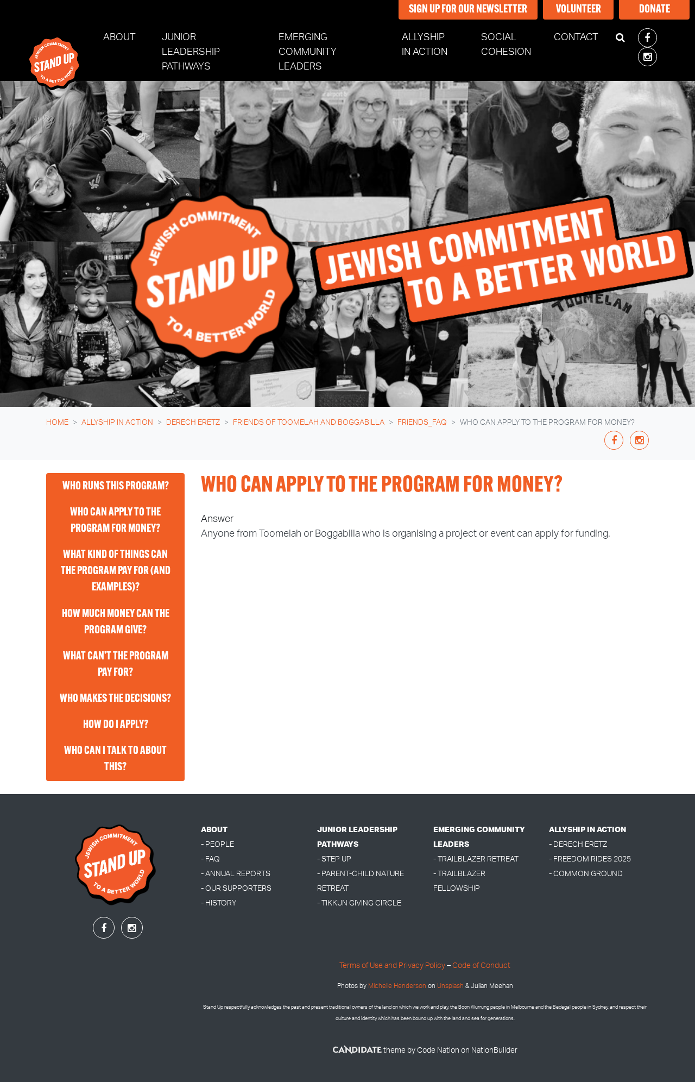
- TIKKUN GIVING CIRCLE (359, 903)
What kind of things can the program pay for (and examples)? (115, 571)
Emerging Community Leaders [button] (308, 52)
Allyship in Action (117, 422)
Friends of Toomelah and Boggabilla (308, 422)
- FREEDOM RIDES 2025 (590, 859)
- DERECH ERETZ (578, 844)
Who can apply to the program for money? (115, 520)
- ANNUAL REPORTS (235, 874)
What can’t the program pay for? (115, 664)
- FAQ (210, 859)
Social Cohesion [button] (506, 45)
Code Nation (438, 1050)
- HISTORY (218, 903)
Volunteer (578, 9)
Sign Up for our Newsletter (468, 9)
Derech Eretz (193, 422)
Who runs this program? (115, 486)
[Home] (54, 52)
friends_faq (422, 422)
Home (57, 422)
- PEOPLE (217, 844)
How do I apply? (115, 725)
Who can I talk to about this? (115, 759)
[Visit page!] (647, 38)
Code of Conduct (481, 965)
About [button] (119, 37)
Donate (654, 9)
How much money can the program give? (115, 622)
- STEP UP (334, 859)
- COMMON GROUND (586, 874)
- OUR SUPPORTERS (236, 888)
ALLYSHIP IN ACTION (587, 830)
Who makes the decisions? (115, 699)
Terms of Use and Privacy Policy (392, 965)
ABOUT (214, 830)
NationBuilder (494, 1050)
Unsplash (450, 986)
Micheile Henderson (397, 986)
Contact (576, 37)
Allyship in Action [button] (435, 45)
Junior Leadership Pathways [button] (191, 52)
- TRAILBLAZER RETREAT (476, 859)
